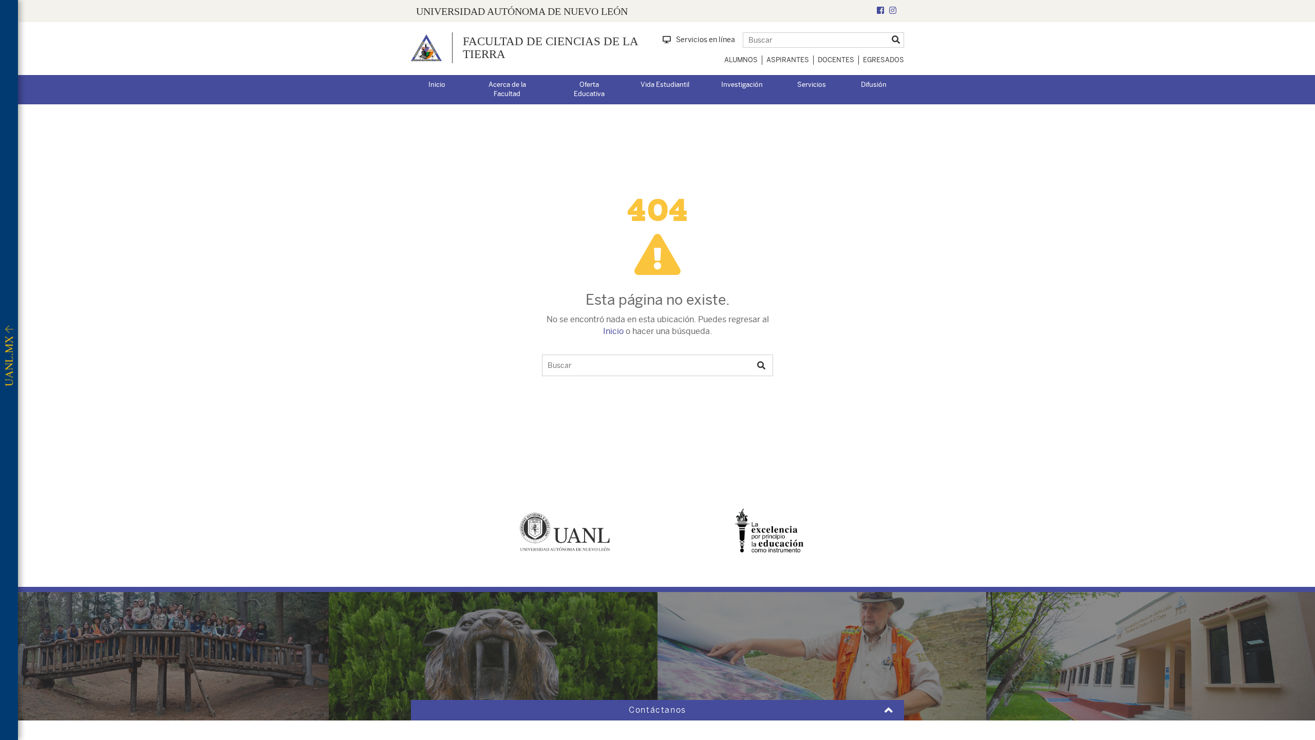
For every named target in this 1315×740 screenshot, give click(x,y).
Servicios (811, 84)
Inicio (436, 84)
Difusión (874, 84)
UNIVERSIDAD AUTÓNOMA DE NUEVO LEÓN (522, 11)
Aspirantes (787, 60)
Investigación (742, 84)
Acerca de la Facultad (507, 89)
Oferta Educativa (589, 89)
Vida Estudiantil (665, 84)
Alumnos (741, 60)
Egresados (883, 60)
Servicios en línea (705, 39)
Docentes (836, 60)
